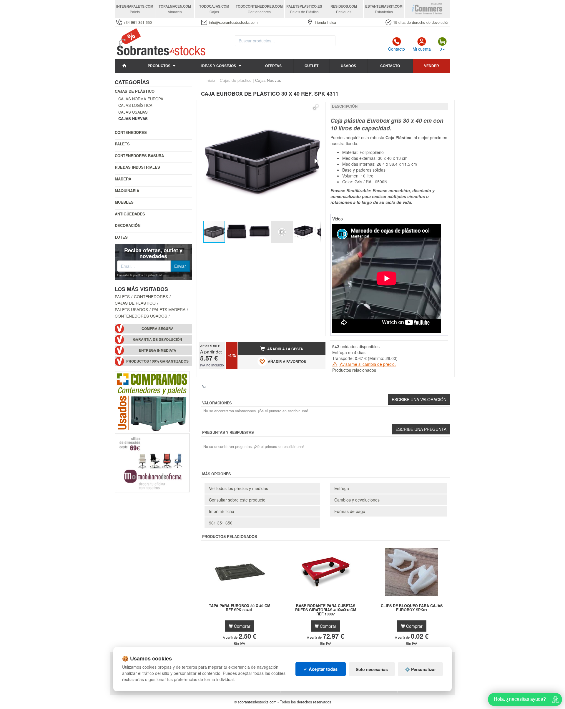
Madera (123, 179)
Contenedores (131, 132)
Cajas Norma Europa (140, 99)
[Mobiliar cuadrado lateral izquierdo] (152, 462)
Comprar (241, 626)
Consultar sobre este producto (237, 500)
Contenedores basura (139, 155)
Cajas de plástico (134, 91)
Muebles (124, 202)
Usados (348, 66)
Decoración (127, 225)
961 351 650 (220, 523)
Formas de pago (349, 511)
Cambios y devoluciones (357, 500)
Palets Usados (131, 309)
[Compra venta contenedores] (152, 401)
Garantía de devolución (157, 339)
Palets (122, 144)
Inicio (210, 80)
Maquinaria (127, 190)
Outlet (311, 66)
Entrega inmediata (157, 350)
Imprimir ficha (221, 511)
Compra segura (158, 328)
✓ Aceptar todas (321, 669)
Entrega (341, 488)
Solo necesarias (372, 669)
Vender (431, 66)
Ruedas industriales (137, 167)
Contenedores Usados (141, 316)
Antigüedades (130, 214)
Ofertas (273, 66)
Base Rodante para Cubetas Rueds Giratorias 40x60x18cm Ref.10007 (325, 610)
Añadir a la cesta (284, 348)
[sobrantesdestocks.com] (160, 42)
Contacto (396, 49)
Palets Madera (168, 309)
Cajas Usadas (133, 112)
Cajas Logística (135, 105)
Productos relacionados (354, 370)
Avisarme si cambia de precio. (367, 364)
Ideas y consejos (218, 66)
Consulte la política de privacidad (139, 275)
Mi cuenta (422, 49)
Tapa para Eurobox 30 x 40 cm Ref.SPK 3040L (239, 608)
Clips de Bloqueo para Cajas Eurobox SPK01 (412, 608)
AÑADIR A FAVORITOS (286, 361)
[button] (315, 107)
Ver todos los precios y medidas (238, 488)
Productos (159, 66)
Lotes (121, 237)
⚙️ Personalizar (420, 669)
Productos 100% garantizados (157, 361)
